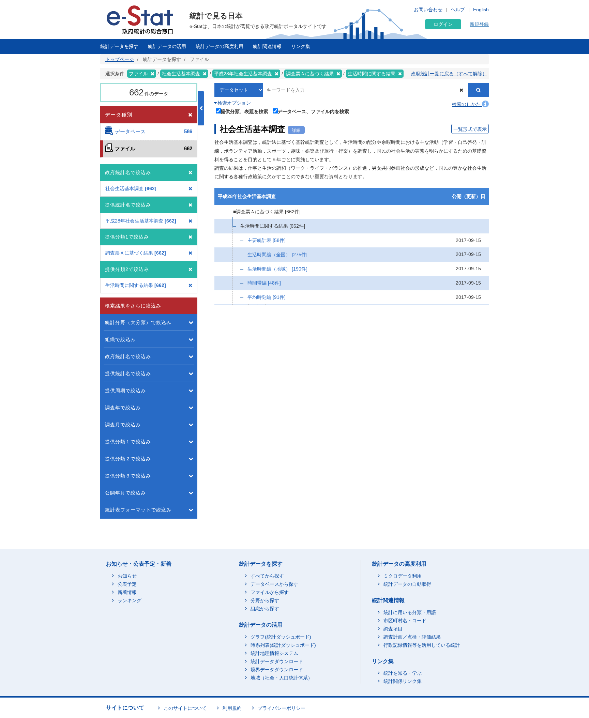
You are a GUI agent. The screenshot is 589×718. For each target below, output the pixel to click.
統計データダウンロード (277, 661)
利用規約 (232, 708)
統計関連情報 (267, 46)
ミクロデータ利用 (402, 576)
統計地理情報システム (274, 653)
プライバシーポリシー (281, 708)
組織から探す (265, 608)
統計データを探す (119, 46)
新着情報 (127, 592)
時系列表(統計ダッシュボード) (283, 645)
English (481, 9)
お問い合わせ (428, 9)
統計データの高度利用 (219, 46)
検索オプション (233, 103)
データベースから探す (274, 584)
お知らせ (127, 576)
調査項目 (393, 628)
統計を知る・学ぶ (402, 673)
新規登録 (479, 24)
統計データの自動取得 (407, 584)
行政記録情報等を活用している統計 (421, 645)
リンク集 (300, 46)
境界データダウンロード (277, 669)
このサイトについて (185, 708)
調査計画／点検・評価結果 (412, 637)
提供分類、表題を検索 (244, 111)
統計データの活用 (167, 46)
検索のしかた (467, 104)
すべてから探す (267, 576)
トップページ (119, 59)
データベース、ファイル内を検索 (313, 111)
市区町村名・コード (404, 620)
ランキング (129, 600)
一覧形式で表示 (470, 129)
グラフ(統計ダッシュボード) (281, 637)
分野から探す (265, 600)
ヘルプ (458, 9)
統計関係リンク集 (402, 681)
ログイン (443, 24)
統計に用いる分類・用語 (409, 612)
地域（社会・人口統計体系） (282, 677)
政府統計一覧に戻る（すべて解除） (449, 73)
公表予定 (127, 584)
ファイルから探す (270, 592)
